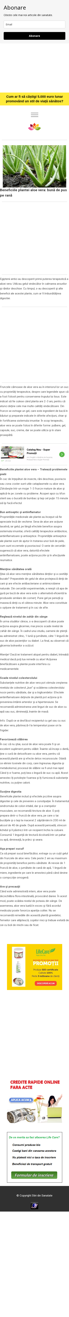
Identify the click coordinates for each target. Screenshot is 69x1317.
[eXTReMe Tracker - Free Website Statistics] (34, 1205)
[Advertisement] (34, 68)
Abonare (34, 36)
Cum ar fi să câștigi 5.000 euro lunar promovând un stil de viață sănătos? (34, 99)
